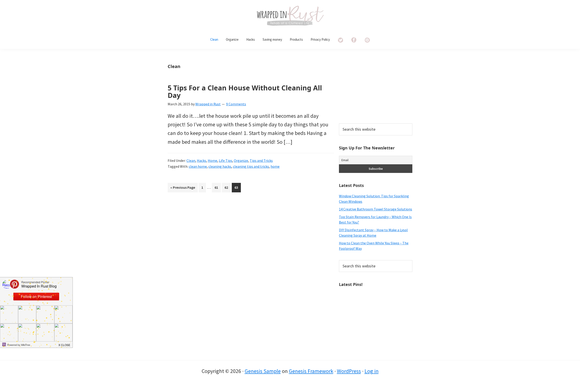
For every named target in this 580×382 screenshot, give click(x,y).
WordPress (349, 371)
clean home (198, 166)
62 (227, 188)
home (275, 166)
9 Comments (236, 104)
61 (217, 188)
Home (212, 160)
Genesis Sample (263, 371)
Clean (190, 160)
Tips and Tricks (261, 160)
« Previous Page (182, 188)
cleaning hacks (219, 166)
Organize (241, 160)
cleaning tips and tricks (251, 166)
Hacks (201, 160)
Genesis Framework (311, 371)
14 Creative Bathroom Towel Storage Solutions (375, 209)
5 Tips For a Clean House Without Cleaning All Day (245, 91)
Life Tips (225, 160)
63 (237, 188)
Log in (372, 371)
